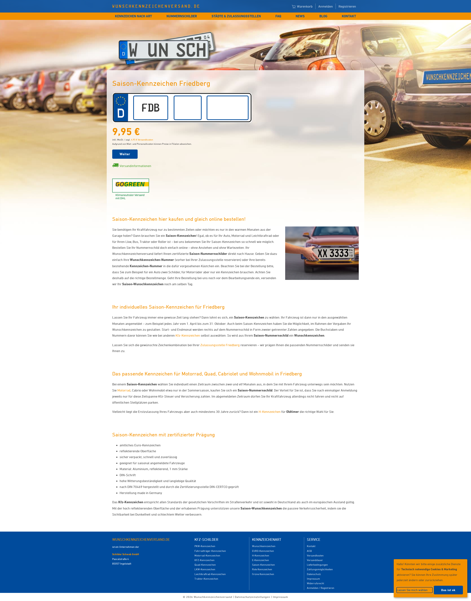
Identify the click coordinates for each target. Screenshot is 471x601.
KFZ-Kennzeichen (204, 560)
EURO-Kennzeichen (263, 550)
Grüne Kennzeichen (263, 574)
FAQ (278, 16)
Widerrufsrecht (315, 583)
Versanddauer (315, 560)
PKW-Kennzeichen (204, 546)
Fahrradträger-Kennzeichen (210, 550)
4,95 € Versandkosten (142, 139)
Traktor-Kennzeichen (206, 578)
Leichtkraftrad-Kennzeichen (210, 574)
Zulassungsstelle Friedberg (220, 345)
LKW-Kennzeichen (204, 569)
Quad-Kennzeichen (205, 564)
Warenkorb (304, 6)
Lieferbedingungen (317, 564)
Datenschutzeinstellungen (252, 596)
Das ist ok (448, 590)
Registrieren (347, 6)
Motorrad (123, 390)
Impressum (313, 578)
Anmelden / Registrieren (320, 587)
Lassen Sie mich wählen (412, 590)
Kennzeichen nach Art (133, 16)
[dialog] (430, 578)
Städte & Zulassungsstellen (236, 16)
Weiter (125, 154)
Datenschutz (314, 574)
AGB (309, 550)
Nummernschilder (182, 16)
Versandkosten (315, 555)
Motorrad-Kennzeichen (207, 555)
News (300, 16)
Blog (323, 16)
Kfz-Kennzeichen (188, 335)
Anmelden (325, 6)
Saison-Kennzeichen (263, 564)
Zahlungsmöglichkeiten (320, 569)
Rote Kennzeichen (262, 569)
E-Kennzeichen (260, 560)
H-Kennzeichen (270, 411)
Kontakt (349, 16)
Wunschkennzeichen (263, 546)
